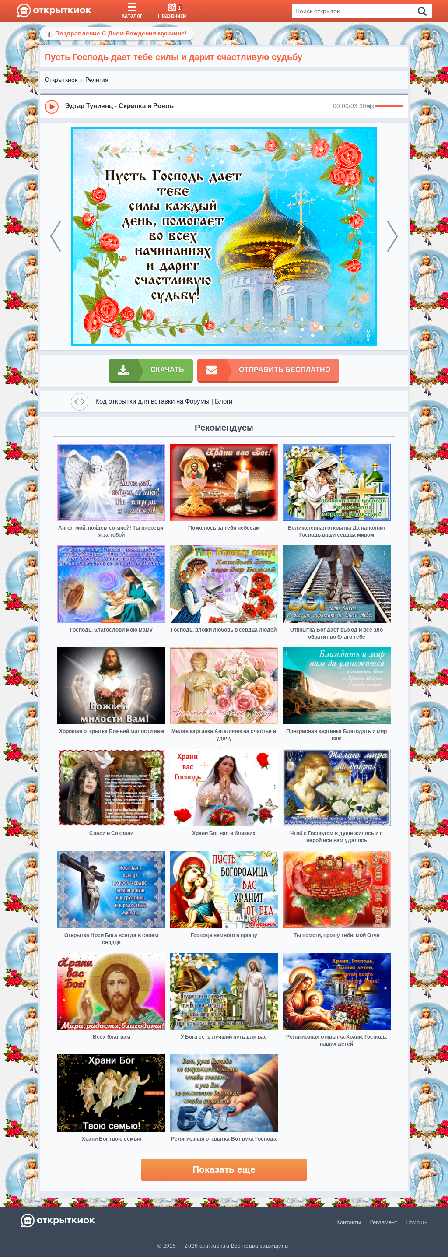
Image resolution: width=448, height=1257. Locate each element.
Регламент (383, 1222)
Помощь (416, 1222)
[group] (224, 106)
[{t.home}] (58, 1220)
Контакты (348, 1222)
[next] (392, 236)
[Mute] (370, 106)
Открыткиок (61, 79)
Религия (96, 79)
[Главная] (54, 11)
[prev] (55, 236)
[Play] (52, 107)
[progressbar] (389, 107)
